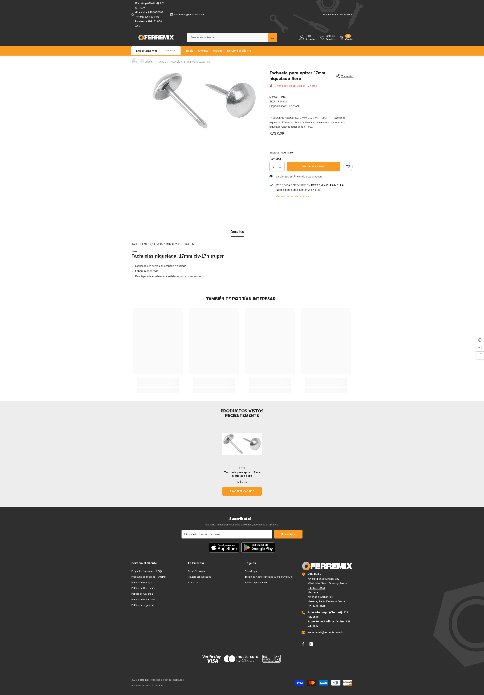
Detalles (237, 232)
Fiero (283, 96)
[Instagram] (311, 644)
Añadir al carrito (314, 166)
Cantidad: (275, 158)
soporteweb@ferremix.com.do (189, 14)
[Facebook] (303, 644)
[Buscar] (232, 37)
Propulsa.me (156, 685)
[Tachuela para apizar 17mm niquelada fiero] (242, 444)
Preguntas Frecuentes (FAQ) (338, 14)
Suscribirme (288, 534)
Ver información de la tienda (292, 196)
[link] (348, 166)
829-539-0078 (152, 16)
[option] (204, 100)
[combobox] (227, 37)
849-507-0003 (155, 12)
